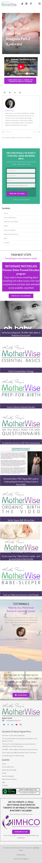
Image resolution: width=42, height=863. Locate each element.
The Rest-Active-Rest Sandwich (13, 735)
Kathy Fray (25, 50)
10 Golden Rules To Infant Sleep (13, 755)
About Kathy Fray (9, 217)
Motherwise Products (11, 234)
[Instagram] (21, 725)
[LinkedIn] (12, 725)
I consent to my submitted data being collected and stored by (20, 186)
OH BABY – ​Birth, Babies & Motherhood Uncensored (19, 749)
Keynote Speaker (10, 230)
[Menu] (39, 3)
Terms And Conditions (21, 859)
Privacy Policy (21, 855)
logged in (14, 137)
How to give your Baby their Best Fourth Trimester (19, 752)
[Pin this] (20, 92)
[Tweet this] (9, 92)
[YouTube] (16, 725)
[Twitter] (8, 725)
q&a (5, 238)
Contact (6, 242)
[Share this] (4, 92)
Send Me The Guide (17, 193)
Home (6, 213)
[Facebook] (4, 725)
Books (6, 226)
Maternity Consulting (11, 221)
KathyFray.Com (27, 187)
